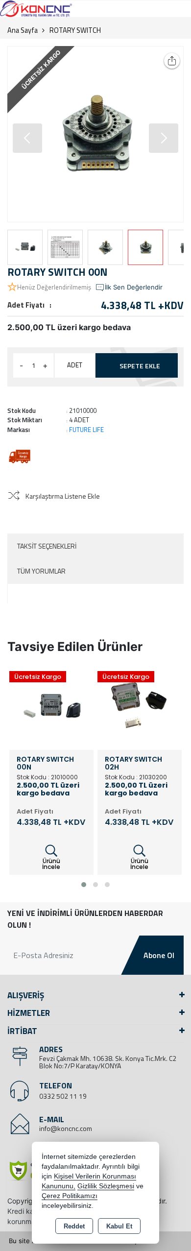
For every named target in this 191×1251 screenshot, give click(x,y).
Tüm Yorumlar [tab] (41, 571)
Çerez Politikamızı (69, 1196)
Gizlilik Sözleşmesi (105, 1186)
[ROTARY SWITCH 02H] (139, 707)
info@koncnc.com (65, 1128)
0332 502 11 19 (63, 1096)
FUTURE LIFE (86, 429)
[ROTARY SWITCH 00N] (95, 134)
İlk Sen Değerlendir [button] (134, 287)
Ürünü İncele (51, 864)
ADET (74, 365)
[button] (163, 138)
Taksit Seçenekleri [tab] (46, 546)
